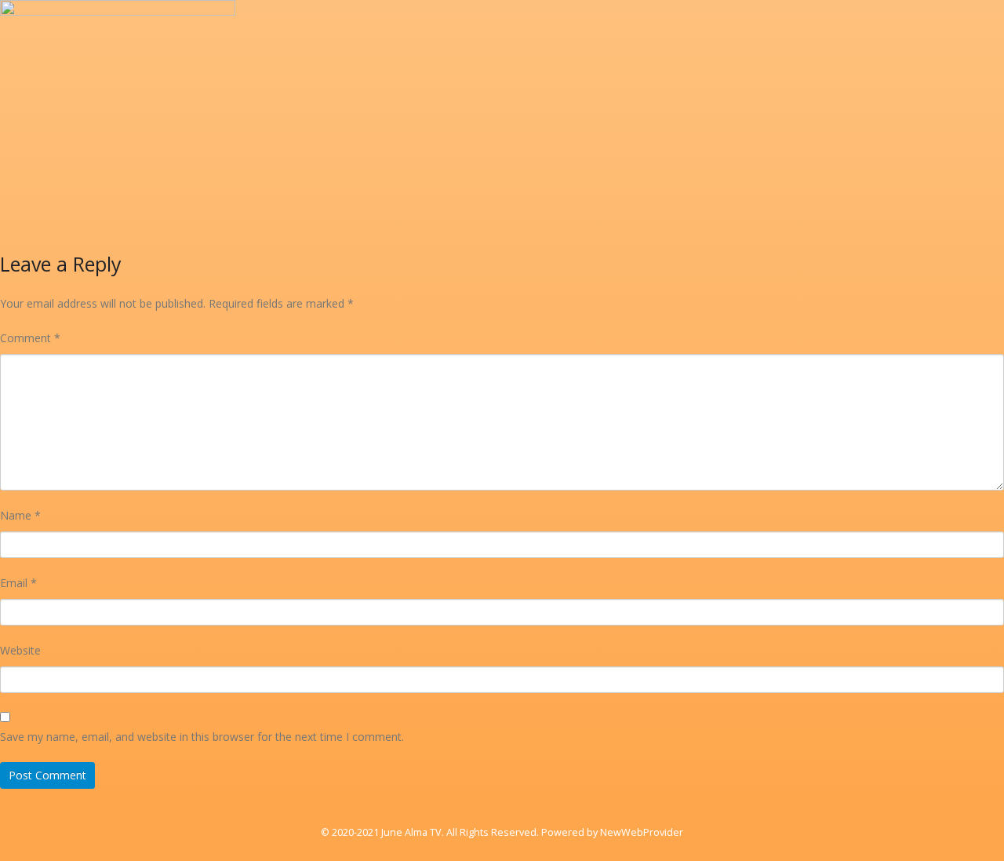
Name (20, 515)
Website (20, 650)
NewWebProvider (641, 832)
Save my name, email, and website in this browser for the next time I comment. (202, 736)
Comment (30, 337)
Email (18, 582)
